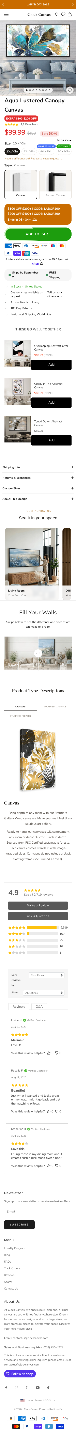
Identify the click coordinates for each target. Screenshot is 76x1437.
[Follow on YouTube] (38, 1388)
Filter (15, 992)
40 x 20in (46, 151)
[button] (21, 118)
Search (8, 1282)
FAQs (7, 1262)
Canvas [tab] (20, 706)
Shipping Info (11, 467)
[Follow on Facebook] (6, 1388)
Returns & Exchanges (16, 478)
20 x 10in (12, 151)
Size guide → (64, 140)
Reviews (9, 1275)
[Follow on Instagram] (17, 1388)
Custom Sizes (11, 488)
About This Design (14, 499)
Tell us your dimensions (54, 294)
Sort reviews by (16, 980)
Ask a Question (38, 916)
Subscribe (19, 1225)
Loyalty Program (14, 1248)
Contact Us (11, 1289)
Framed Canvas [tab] (55, 706)
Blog (7, 1255)
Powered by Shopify (50, 1409)
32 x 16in (29, 151)
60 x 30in (64, 151)
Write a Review (38, 905)
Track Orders (12, 1268)
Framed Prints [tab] (20, 716)
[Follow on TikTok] (48, 1388)
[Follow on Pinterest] (27, 1388)
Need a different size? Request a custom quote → (33, 158)
